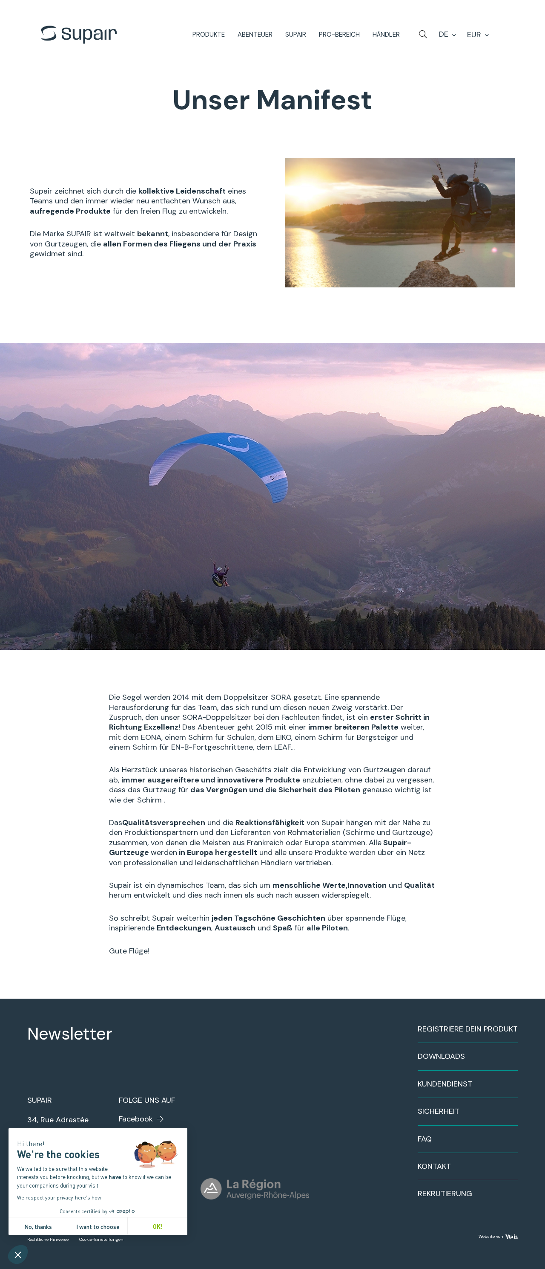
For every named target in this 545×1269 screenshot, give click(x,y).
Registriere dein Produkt (468, 1029)
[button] (18, 1254)
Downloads (441, 1056)
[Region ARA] (255, 1188)
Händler (386, 35)
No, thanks (38, 1226)
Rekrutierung (445, 1193)
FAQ (425, 1139)
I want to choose (98, 1226)
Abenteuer (255, 35)
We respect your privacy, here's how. (60, 1197)
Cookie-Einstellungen (101, 1239)
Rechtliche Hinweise (48, 1239)
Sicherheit (438, 1111)
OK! (158, 1226)
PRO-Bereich (339, 35)
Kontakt (434, 1166)
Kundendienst (445, 1084)
